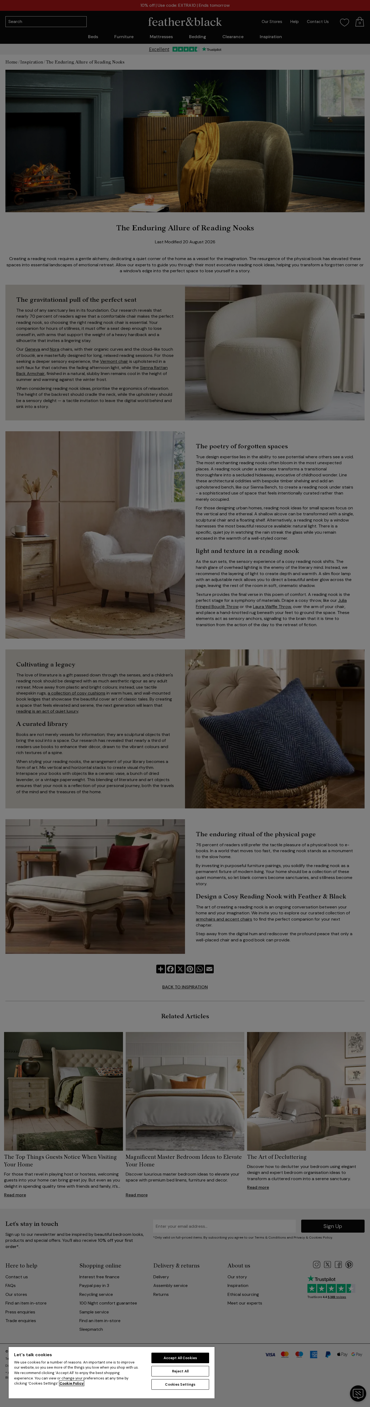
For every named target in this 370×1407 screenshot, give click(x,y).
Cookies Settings (180, 1384)
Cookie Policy (72, 1383)
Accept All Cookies (180, 1358)
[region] (112, 1372)
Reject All (180, 1371)
